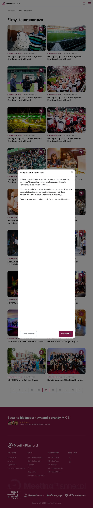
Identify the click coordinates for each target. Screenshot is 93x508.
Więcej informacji (28, 334)
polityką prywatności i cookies (57, 199)
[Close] (72, 172)
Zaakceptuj (66, 333)
